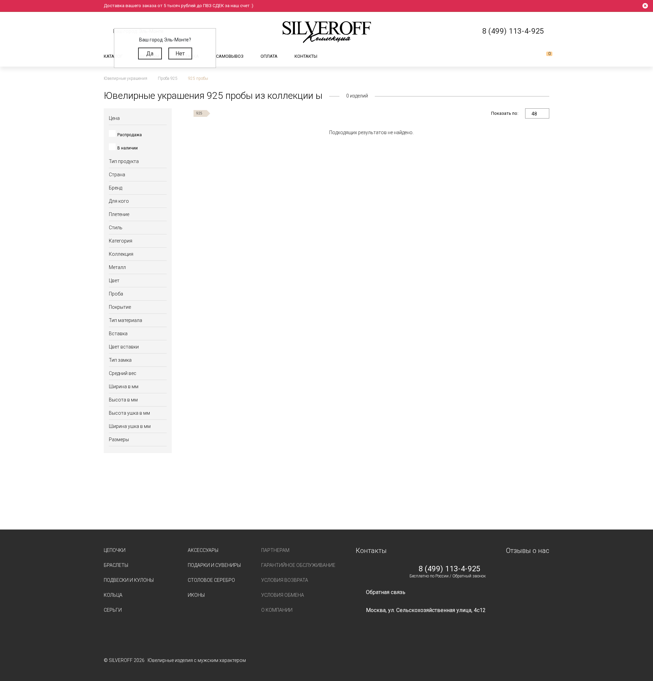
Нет (180, 53)
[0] (544, 56)
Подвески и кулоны (129, 580)
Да (149, 53)
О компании (276, 610)
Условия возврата (284, 580)
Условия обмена (282, 595)
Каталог (113, 56)
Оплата (269, 56)
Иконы (196, 595)
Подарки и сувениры (214, 565)
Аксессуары (203, 550)
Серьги (113, 610)
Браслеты (116, 565)
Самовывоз (230, 56)
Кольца (113, 595)
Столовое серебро (211, 580)
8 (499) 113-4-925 (450, 569)
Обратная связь (385, 592)
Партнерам (275, 550)
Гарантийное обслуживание (298, 565)
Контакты (306, 56)
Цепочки (114, 550)
